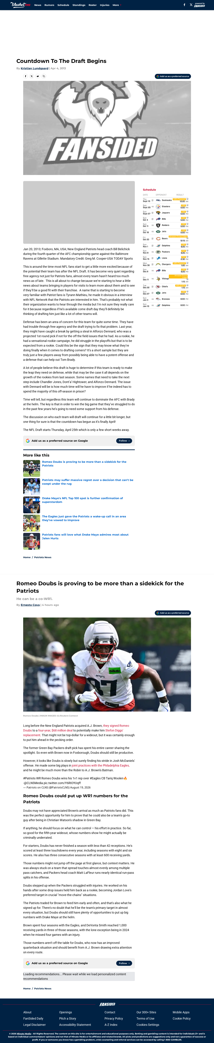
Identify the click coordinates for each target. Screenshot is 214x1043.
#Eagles (95, 778)
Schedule (63, 5)
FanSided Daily (33, 1018)
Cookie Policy (182, 1018)
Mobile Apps (181, 1012)
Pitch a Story (67, 1018)
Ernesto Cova (30, 605)
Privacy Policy (114, 1018)
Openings (65, 1012)
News (37, 5)
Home (27, 557)
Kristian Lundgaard (34, 68)
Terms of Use (145, 1018)
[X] (191, 4)
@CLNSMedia (33, 783)
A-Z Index (111, 1024)
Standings (79, 5)
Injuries (104, 5)
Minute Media (24, 1033)
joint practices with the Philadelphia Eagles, (101, 765)
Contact (110, 1012)
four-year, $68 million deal (55, 730)
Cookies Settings (148, 1024)
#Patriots (29, 778)
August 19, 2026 (80, 787)
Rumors (49, 5)
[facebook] (184, 4)
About (27, 1012)
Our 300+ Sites (146, 1012)
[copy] (43, 76)
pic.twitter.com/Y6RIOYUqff (62, 783)
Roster (93, 5)
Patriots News (42, 557)
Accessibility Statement (75, 1024)
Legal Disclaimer (34, 1024)
